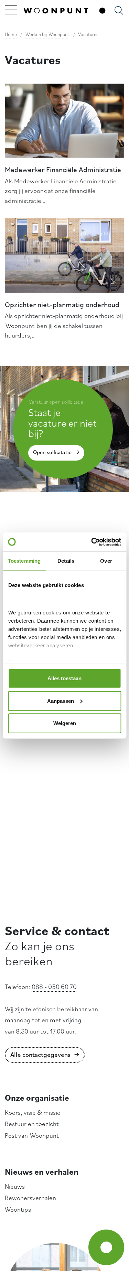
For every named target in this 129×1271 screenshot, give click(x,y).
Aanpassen (60, 701)
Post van (32, 1135)
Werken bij (47, 34)
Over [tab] (106, 561)
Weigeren (64, 723)
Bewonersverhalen (30, 1198)
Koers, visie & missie (33, 1112)
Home (11, 34)
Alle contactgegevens (40, 1054)
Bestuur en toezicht (32, 1124)
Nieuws (15, 1186)
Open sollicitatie (52, 452)
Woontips (18, 1209)
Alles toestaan (64, 678)
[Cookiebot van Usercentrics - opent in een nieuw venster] (92, 541)
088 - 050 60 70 (54, 986)
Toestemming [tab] (24, 561)
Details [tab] (65, 561)
